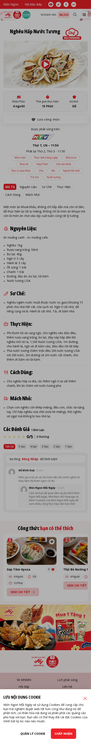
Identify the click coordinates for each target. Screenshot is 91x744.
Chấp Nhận (63, 734)
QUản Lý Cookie (32, 734)
